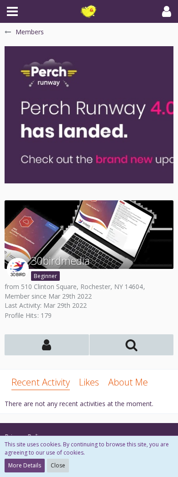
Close (58, 465)
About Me (128, 382)
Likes (89, 382)
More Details (24, 465)
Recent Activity (40, 382)
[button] (12, 11)
